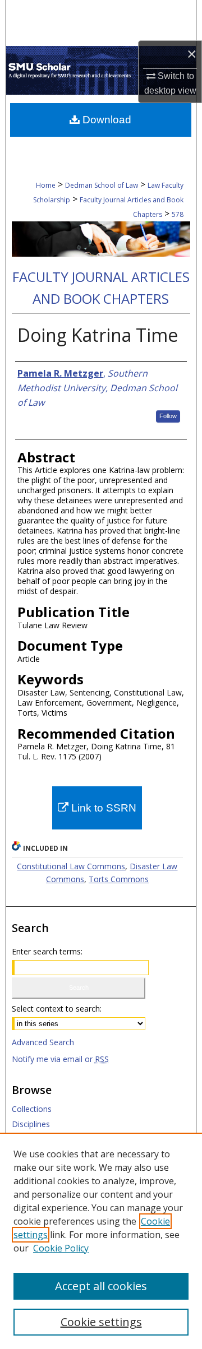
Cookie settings (101, 1321)
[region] (101, 1241)
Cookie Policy (61, 1248)
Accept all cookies (101, 1286)
